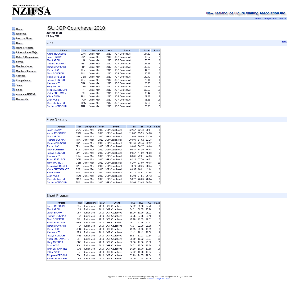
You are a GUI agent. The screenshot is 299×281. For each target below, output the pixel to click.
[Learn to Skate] (27, 36)
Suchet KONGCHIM (57, 106)
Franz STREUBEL (56, 76)
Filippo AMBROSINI (57, 90)
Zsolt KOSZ (53, 99)
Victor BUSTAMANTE (58, 93)
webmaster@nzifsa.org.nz (160, 279)
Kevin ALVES (54, 83)
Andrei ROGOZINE (56, 54)
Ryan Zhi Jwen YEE (57, 103)
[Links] (27, 87)
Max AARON (53, 60)
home (258, 18)
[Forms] (27, 59)
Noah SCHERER (55, 73)
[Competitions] (27, 78)
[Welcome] (27, 31)
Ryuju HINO (53, 70)
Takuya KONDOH (56, 80)
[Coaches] (27, 73)
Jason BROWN (54, 57)
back (284, 41)
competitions (270, 18)
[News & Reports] (27, 45)
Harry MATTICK (55, 86)
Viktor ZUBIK (53, 96)
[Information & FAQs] (27, 50)
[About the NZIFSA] (27, 92)
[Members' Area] (27, 64)
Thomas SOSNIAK (56, 63)
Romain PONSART (56, 67)
